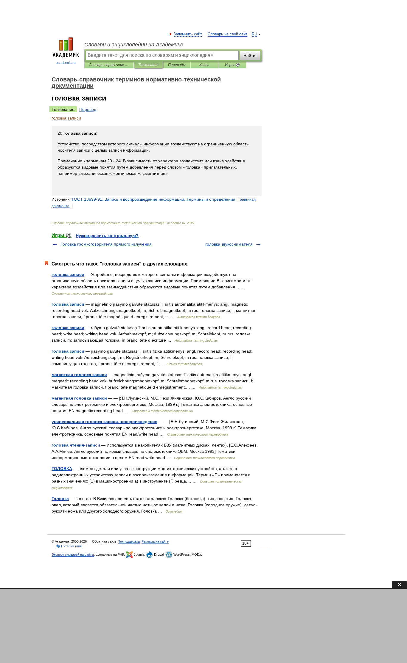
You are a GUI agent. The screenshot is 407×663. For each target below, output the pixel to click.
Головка (60, 498)
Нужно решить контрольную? (107, 235)
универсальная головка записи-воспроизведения (104, 421)
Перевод (87, 109)
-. (153, 199)
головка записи (68, 274)
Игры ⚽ (232, 65)
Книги (204, 65)
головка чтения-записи (76, 445)
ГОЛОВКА (62, 468)
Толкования (148, 65)
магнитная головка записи (79, 374)
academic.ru (66, 63)
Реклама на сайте (155, 541)
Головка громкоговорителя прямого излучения (106, 244)
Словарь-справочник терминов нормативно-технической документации (109, 65)
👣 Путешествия (69, 546)
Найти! (250, 55)
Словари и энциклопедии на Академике (133, 45)
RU (254, 34)
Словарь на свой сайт (227, 34)
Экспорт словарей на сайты (73, 554)
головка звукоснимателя (229, 244)
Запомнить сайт (188, 34)
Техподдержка (129, 541)
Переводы (177, 65)
